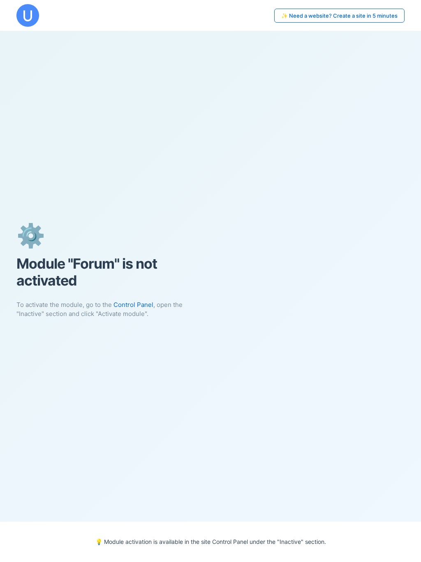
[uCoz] (27, 15)
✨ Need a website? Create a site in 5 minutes (339, 15)
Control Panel (133, 305)
